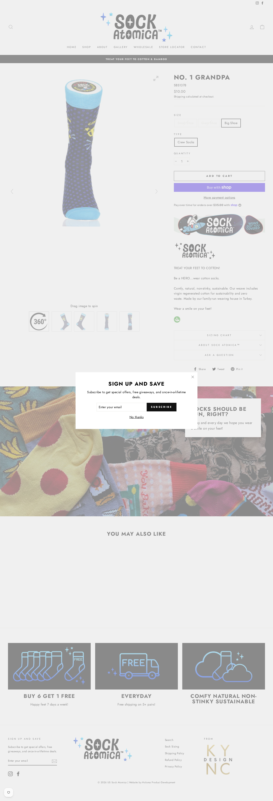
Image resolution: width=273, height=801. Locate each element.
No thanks (137, 417)
